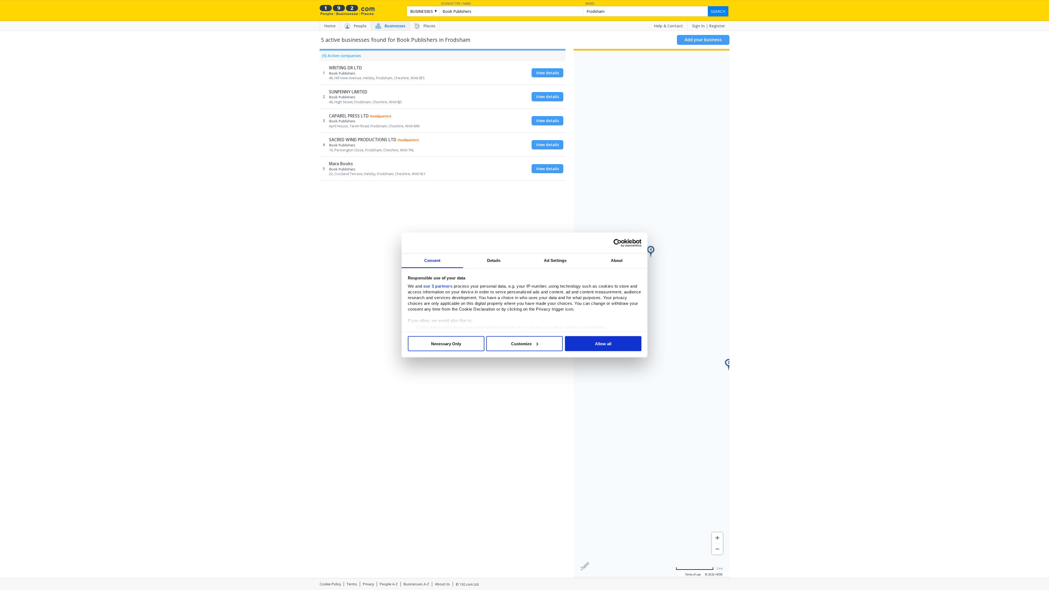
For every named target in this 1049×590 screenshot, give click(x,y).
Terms (352, 584)
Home (329, 25)
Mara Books (341, 164)
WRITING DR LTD (345, 68)
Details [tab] (493, 260)
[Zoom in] (717, 537)
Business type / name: (456, 3)
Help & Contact (668, 25)
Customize (521, 343)
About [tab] (617, 260)
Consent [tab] (432, 260)
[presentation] (340, 57)
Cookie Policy (330, 584)
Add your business (703, 40)
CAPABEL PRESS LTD (349, 116)
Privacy (368, 584)
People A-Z (389, 584)
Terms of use (693, 574)
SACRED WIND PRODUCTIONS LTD (362, 140)
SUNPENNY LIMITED (348, 92)
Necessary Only (446, 343)
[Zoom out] (717, 549)
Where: (590, 3)
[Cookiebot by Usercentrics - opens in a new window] (617, 243)
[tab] (340, 57)
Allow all (603, 343)
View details (547, 72)
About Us (442, 584)
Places (429, 25)
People (360, 25)
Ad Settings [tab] (555, 260)
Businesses (395, 25)
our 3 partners (437, 286)
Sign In (698, 25)
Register (717, 25)
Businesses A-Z (416, 584)
